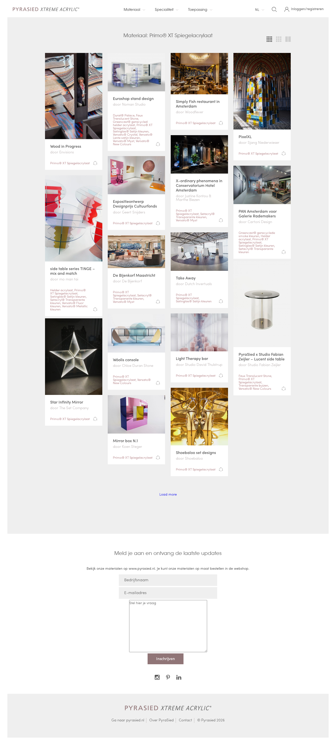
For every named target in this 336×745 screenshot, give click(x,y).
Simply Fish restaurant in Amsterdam (198, 103)
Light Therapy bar (192, 358)
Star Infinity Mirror (66, 402)
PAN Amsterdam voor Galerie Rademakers (258, 213)
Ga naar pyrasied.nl (127, 720)
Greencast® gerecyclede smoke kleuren (257, 234)
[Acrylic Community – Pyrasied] (47, 8)
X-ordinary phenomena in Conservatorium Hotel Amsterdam (199, 185)
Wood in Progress (65, 146)
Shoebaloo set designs (196, 452)
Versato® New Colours (131, 142)
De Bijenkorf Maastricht (134, 275)
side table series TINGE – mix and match (72, 270)
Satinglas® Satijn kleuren (131, 131)
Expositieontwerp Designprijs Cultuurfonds (135, 203)
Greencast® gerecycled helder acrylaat (130, 123)
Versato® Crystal (125, 134)
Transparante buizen (253, 385)
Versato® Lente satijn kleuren (133, 136)
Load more (168, 494)
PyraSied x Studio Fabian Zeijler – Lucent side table (262, 356)
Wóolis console (126, 359)
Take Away (186, 277)
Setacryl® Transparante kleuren (195, 215)
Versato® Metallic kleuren (69, 307)
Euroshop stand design (133, 98)
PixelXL (245, 136)
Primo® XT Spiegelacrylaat (70, 163)
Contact (185, 720)
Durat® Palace (124, 115)
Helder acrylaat (61, 290)
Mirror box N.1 (125, 440)
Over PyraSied (161, 720)
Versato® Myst (123, 140)
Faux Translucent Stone (128, 117)
